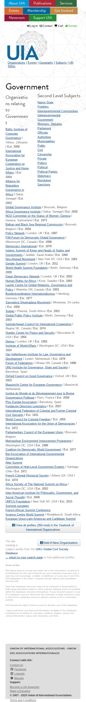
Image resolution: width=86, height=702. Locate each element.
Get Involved (63, 10)
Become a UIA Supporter (24, 687)
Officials (42, 132)
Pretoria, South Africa (31, 311)
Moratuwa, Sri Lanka (66, 302)
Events (14, 10)
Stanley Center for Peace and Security (30, 332)
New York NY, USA (50, 259)
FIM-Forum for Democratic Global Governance (35, 237)
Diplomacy (44, 176)
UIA (22, 43)
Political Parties (47, 171)
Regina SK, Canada (18, 328)
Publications (42, 3)
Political (42, 167)
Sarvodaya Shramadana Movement (28, 302)
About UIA (17, 3)
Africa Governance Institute (23, 211)
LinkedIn (19, 673)
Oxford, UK (62, 376)
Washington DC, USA (53, 345)
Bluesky (19, 678)
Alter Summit (14, 462)
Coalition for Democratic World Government (33, 449)
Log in (34, 26)
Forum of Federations (19, 363)
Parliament (44, 128)
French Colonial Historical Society (27, 475)
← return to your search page (24, 557)
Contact (47, 26)
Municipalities (46, 141)
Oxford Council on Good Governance (29, 376)
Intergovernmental (48, 115)
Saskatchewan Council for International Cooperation (38, 324)
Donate (72, 26)
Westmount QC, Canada (21, 241)
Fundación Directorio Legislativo (26, 406)
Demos (10, 341)
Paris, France (45, 397)
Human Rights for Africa (21, 281)
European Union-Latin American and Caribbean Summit (41, 518)
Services (66, 3)
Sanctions (43, 184)
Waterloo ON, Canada (30, 289)
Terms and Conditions (23, 700)
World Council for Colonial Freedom (28, 419)
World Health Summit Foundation (27, 267)
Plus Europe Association (21, 402)
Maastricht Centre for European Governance (34, 384)
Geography (46, 62)
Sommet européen (17, 506)
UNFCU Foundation (18, 501)
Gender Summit (16, 263)
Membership (36, 10)
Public (41, 145)
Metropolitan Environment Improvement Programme (38, 441)
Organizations (16, 62)
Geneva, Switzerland (19, 220)
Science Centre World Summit (25, 514)
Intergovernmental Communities (57, 111)
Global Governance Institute (23, 207)
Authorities (44, 137)
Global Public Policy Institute (24, 315)
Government (45, 119)
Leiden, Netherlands (37, 358)
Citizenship (44, 154)
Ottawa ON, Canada (48, 363)
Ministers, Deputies (49, 124)
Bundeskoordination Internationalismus (30, 293)
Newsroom (17, 17)
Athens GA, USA (62, 475)
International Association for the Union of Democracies (40, 423)
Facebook (20, 669)
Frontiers (43, 106)
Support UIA (42, 17)
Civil (40, 150)
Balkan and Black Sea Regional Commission (34, 224)
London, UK (34, 233)
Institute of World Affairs (21, 345)
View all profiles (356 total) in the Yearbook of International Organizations (44, 527)
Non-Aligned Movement (20, 259)
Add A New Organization (60, 542)
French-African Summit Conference (28, 510)
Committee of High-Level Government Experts (35, 467)
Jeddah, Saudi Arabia (39, 255)
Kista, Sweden (48, 281)
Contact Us (16, 665)
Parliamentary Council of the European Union (34, 432)
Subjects (61, 62)
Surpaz (10, 311)
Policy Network (15, 233)
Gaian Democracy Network (23, 276)
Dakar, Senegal (53, 211)
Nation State (45, 102)
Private (42, 158)
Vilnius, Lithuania (16, 142)
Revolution (44, 180)
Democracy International (21, 246)
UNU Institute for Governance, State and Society (37, 367)
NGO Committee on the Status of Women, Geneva (38, 216)
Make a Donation (20, 691)
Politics (42, 163)
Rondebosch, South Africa (63, 514)
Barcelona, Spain (16, 371)
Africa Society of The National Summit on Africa (36, 484)
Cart (60, 26)
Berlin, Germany (60, 267)
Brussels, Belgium (55, 207)
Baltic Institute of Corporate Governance (16, 134)
